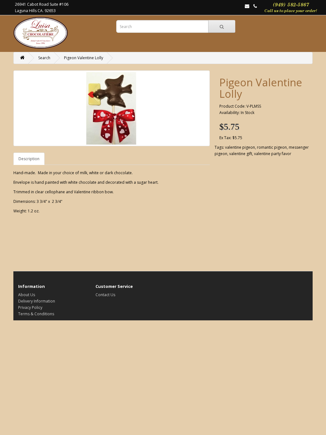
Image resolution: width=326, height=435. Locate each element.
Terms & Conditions (36, 314)
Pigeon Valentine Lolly (83, 58)
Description (28, 158)
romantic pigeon (272, 147)
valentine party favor (272, 153)
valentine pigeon (240, 147)
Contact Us (105, 294)
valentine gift (240, 153)
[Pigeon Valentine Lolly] (111, 108)
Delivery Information (36, 301)
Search (44, 58)
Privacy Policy (30, 307)
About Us (26, 294)
